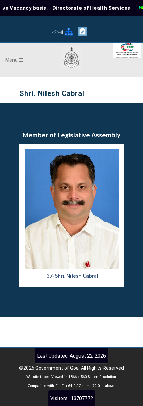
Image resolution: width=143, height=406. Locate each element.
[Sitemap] (68, 35)
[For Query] (82, 34)
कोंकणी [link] (57, 32)
